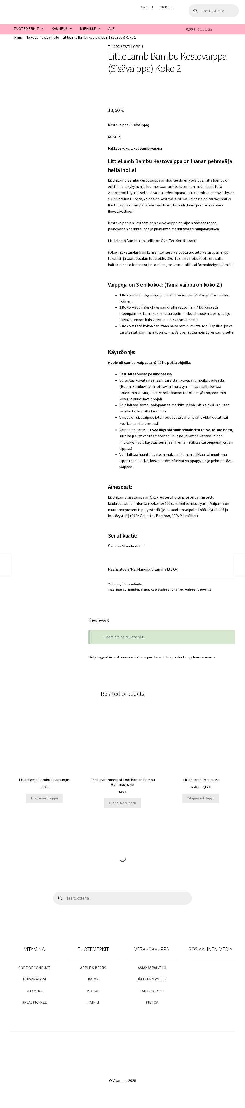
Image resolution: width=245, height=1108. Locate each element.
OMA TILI (147, 7)
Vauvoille (204, 589)
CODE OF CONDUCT (34, 967)
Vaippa (190, 589)
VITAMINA (34, 990)
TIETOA (151, 1002)
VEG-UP (93, 990)
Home (18, 37)
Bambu (121, 589)
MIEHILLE (88, 28)
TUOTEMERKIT (26, 28)
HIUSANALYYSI (34, 979)
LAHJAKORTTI (152, 990)
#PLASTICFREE (34, 1002)
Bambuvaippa (138, 589)
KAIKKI (93, 1002)
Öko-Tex (177, 589)
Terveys (32, 37)
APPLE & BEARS (93, 967)
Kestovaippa (160, 589)
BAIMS (93, 979)
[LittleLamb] (123, 91)
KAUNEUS (59, 28)
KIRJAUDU (166, 7)
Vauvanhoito (50, 37)
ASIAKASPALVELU (152, 967)
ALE (111, 28)
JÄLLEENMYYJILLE (152, 979)
